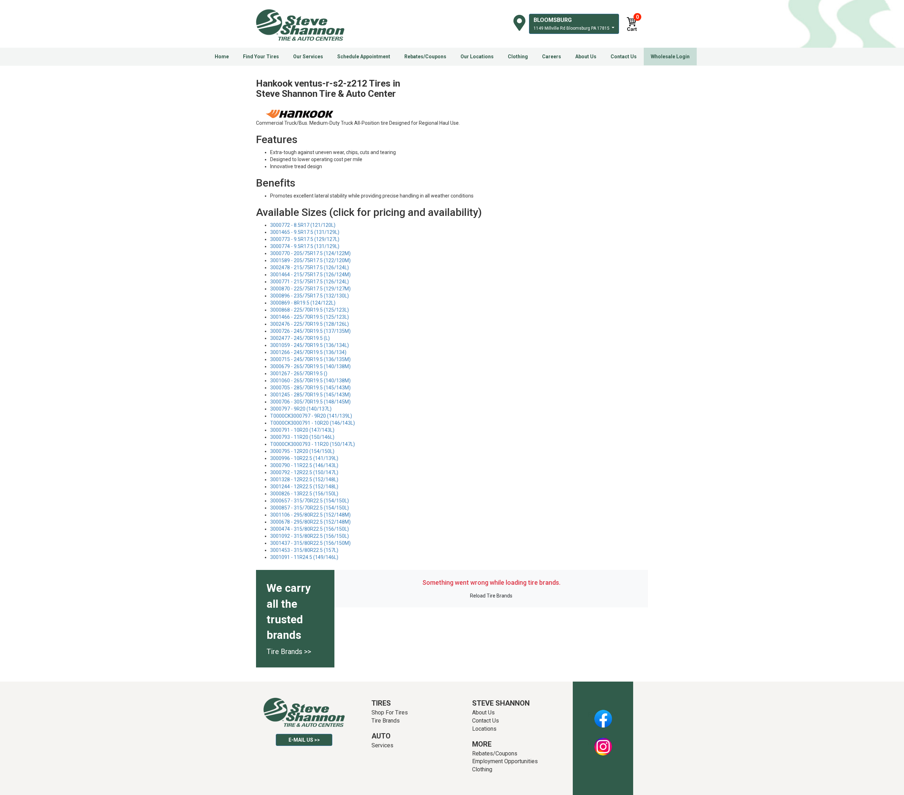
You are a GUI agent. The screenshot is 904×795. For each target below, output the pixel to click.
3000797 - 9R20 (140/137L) (301, 409)
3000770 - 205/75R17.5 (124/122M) (310, 253)
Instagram (603, 742)
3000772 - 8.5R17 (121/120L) (302, 225)
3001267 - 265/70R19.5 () (298, 373)
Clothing (518, 56)
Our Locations (477, 56)
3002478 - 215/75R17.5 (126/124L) (309, 267)
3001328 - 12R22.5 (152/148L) (304, 479)
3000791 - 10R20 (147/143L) (302, 430)
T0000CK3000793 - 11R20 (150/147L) (312, 444)
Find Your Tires (261, 56)
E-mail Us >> (304, 740)
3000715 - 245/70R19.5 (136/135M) (310, 359)
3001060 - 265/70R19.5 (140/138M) (310, 380)
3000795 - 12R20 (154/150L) (302, 451)
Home (222, 56)
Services (382, 745)
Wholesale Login (670, 56)
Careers (551, 56)
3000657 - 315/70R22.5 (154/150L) (309, 501)
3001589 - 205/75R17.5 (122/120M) (310, 260)
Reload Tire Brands (491, 596)
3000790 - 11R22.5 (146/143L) (304, 465)
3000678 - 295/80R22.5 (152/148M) (310, 522)
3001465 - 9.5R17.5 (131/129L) (304, 232)
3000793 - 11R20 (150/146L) (302, 437)
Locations (484, 728)
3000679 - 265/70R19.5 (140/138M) (310, 366)
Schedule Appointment (363, 56)
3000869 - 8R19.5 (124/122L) (302, 303)
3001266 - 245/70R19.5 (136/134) (308, 352)
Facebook (603, 715)
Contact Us (624, 56)
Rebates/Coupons (425, 56)
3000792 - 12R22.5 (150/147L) (304, 472)
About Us (585, 56)
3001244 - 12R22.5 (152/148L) (304, 486)
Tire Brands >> (289, 651)
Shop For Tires (389, 712)
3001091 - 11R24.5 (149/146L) (304, 557)
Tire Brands (385, 720)
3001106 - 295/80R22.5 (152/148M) (310, 515)
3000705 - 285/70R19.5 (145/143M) (310, 387)
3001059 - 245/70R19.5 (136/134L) (309, 345)
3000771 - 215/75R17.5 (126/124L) (309, 281)
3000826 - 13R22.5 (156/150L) (304, 493)
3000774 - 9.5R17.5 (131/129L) (304, 246)
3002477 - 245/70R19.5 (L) (300, 338)
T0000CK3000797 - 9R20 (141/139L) (311, 416)
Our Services (308, 56)
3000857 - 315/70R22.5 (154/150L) (309, 508)
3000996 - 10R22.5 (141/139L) (304, 458)
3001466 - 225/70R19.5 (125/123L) (309, 317)
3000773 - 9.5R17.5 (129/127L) (304, 239)
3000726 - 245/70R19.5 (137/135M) (310, 331)
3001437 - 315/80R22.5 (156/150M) (310, 543)
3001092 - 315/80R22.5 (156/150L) (309, 536)
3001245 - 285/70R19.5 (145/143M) (310, 395)
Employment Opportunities (505, 761)
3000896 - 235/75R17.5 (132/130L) (309, 296)
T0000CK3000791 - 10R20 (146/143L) (312, 423)
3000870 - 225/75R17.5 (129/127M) (310, 289)
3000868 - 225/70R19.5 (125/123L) (309, 310)
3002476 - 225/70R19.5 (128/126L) (309, 324)
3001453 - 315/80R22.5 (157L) (304, 550)
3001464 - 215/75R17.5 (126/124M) (310, 274)
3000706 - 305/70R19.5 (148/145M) (310, 402)
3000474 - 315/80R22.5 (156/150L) (309, 529)
